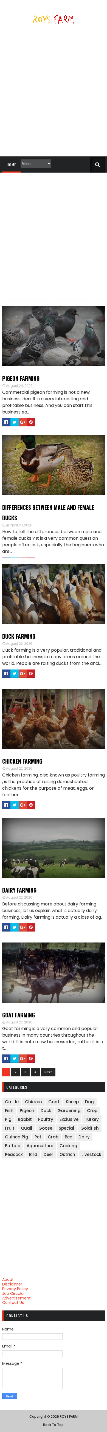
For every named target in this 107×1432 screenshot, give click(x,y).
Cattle (12, 1102)
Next (48, 1072)
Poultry (45, 1119)
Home (11, 164)
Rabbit (25, 1119)
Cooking (68, 1146)
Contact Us (13, 1302)
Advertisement (16, 1298)
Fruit (10, 1128)
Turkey (92, 1119)
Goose (45, 1128)
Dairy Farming (19, 890)
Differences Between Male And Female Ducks (48, 512)
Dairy (84, 1137)
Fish (9, 1110)
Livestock (91, 1154)
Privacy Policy (15, 1289)
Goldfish (89, 1128)
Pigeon (27, 1110)
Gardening (69, 1110)
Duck (46, 1110)
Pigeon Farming (21, 378)
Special (66, 1128)
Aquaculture (40, 1146)
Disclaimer (12, 1284)
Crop (92, 1110)
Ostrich (67, 1154)
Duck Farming (18, 636)
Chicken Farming (22, 761)
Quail (26, 1128)
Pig (8, 1119)
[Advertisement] (53, 92)
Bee (68, 1137)
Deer (48, 1154)
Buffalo (12, 1146)
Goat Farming (18, 1015)
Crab (53, 1137)
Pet (38, 1137)
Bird (33, 1154)
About (8, 1279)
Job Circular (13, 1293)
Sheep (72, 1102)
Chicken (33, 1102)
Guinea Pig (16, 1137)
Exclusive (69, 1119)
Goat (54, 1102)
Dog (89, 1102)
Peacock (14, 1154)
